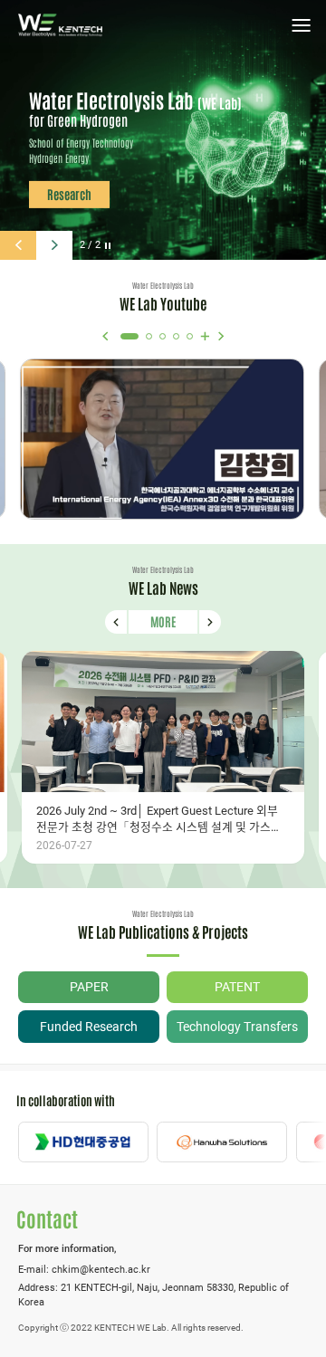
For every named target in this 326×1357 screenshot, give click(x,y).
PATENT (237, 987)
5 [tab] (190, 336)
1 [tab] (129, 336)
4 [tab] (176, 336)
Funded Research (89, 1026)
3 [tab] (162, 336)
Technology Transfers (237, 1026)
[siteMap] (301, 25)
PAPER (89, 987)
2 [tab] (149, 336)
